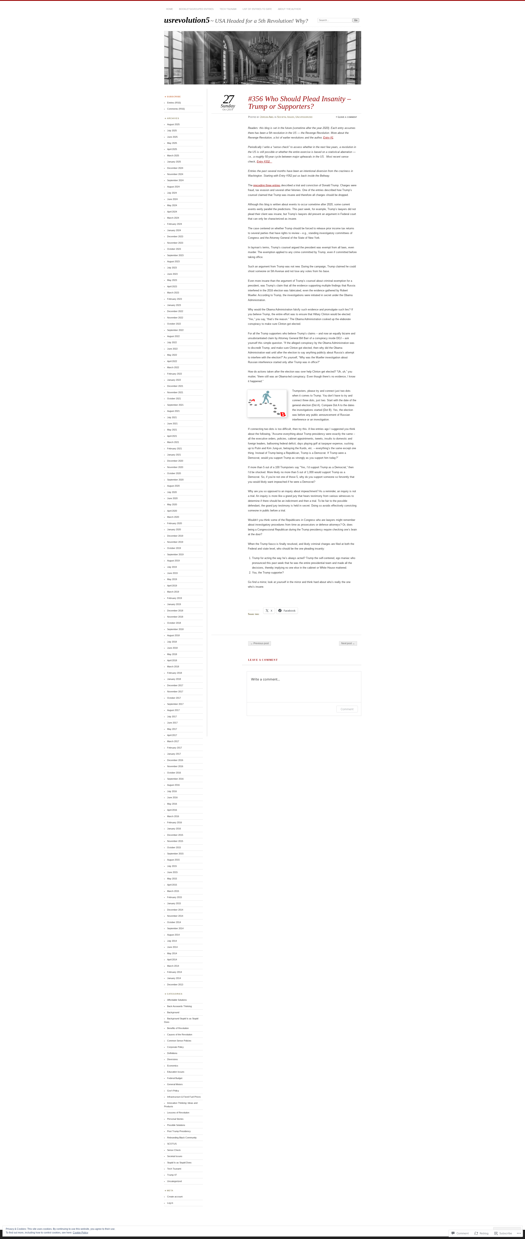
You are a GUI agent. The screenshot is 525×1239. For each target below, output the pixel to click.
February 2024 (174, 224)
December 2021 (175, 386)
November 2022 (175, 317)
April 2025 (172, 149)
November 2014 (175, 916)
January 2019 (174, 604)
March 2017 (173, 741)
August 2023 (173, 261)
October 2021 (174, 398)
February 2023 (174, 299)
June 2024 (172, 199)
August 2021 (173, 411)
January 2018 (174, 679)
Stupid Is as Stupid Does (179, 1162)
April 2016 (172, 810)
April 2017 (172, 735)
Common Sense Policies (179, 1040)
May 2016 (172, 804)
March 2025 (173, 155)
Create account (175, 1196)
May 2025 (172, 143)
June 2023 (172, 274)
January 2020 (174, 529)
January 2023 (174, 305)
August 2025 (173, 124)
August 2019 (173, 560)
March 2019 (173, 592)
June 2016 (172, 797)
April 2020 (172, 511)
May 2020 (172, 504)
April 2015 (172, 885)
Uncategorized (304, 117)
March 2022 (173, 367)
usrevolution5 (187, 20)
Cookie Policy (80, 1232)
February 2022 (174, 373)
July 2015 (172, 866)
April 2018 (172, 660)
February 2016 (174, 822)
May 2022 (172, 355)
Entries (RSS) (174, 102)
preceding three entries (266, 185)
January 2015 (174, 903)
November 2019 (175, 542)
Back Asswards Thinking (179, 1006)
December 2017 (175, 685)
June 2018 (172, 648)
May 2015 (172, 878)
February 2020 (174, 523)
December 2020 (175, 461)
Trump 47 (172, 1175)
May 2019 (172, 579)
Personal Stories (175, 1119)
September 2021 (175, 405)
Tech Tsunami (228, 9)
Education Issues (175, 1072)
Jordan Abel (267, 117)
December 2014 (175, 910)
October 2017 (174, 698)
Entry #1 (328, 137)
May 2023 (172, 280)
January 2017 (174, 754)
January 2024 (174, 230)
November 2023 (175, 243)
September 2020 (175, 479)
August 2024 (173, 186)
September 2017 (175, 704)
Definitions (172, 1053)
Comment (347, 709)
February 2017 (174, 747)
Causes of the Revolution (179, 1034)
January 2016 (174, 828)
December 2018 (175, 610)
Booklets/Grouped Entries (196, 9)
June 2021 (172, 423)
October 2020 (174, 473)
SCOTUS (172, 1143)
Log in (170, 1203)
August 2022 (173, 336)
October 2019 (174, 548)
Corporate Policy (175, 1047)
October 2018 (174, 623)
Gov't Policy (173, 1090)
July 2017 (172, 716)
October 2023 (174, 249)
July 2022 (172, 342)
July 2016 (172, 791)
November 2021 (175, 392)
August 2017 (173, 710)
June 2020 (172, 498)
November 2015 (175, 841)
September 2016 (175, 779)
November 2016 (175, 766)
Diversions (172, 1059)
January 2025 (174, 161)
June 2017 (172, 722)
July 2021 (172, 417)
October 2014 (174, 922)
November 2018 (175, 617)
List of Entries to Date (257, 9)
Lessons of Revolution (178, 1112)
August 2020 (173, 486)
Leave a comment (347, 117)
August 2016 (173, 785)
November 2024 (175, 174)
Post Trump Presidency (179, 1131)
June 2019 (172, 573)
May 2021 (172, 429)
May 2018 (172, 654)
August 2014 (173, 935)
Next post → (348, 643)
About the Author (289, 9)
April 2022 (172, 361)
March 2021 (173, 442)
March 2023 (173, 292)
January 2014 (174, 978)
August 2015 (173, 860)
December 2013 (175, 984)
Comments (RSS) (176, 109)
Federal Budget (174, 1078)
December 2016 (175, 760)
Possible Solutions (176, 1125)
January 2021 (174, 454)
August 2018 (173, 635)
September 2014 (175, 928)
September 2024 (175, 180)
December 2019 (175, 536)
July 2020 (172, 492)
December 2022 (175, 311)
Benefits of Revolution (178, 1028)
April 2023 (172, 286)
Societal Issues (285, 117)
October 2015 (174, 847)
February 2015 (174, 897)
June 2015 (172, 872)
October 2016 (174, 772)
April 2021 (172, 436)
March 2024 (173, 218)
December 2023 (175, 236)
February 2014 (174, 972)
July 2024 (172, 193)
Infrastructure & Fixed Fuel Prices (184, 1097)
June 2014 (172, 947)
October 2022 (174, 324)
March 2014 (173, 966)
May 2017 (172, 729)
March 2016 (173, 816)
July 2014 (172, 941)
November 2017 (175, 691)
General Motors (175, 1084)
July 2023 (172, 267)
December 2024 (175, 168)
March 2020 (173, 517)
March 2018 (173, 666)
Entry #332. (264, 161)
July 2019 (172, 567)
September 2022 (175, 330)
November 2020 (175, 467)
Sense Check (174, 1150)
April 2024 (172, 211)
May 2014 (172, 953)
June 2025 (172, 137)
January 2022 (174, 380)
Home (169, 9)
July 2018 (172, 642)
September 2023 (175, 255)
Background (173, 1012)
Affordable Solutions (177, 1000)
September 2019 (175, 554)
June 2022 (172, 349)
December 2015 (175, 835)
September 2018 (175, 629)
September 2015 (175, 853)
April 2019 (172, 585)
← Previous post (259, 643)
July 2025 (172, 130)
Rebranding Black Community (182, 1137)
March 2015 (173, 891)
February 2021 (174, 448)
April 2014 (172, 959)
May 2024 (172, 205)
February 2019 (174, 598)
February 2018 (174, 673)
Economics (172, 1065)
